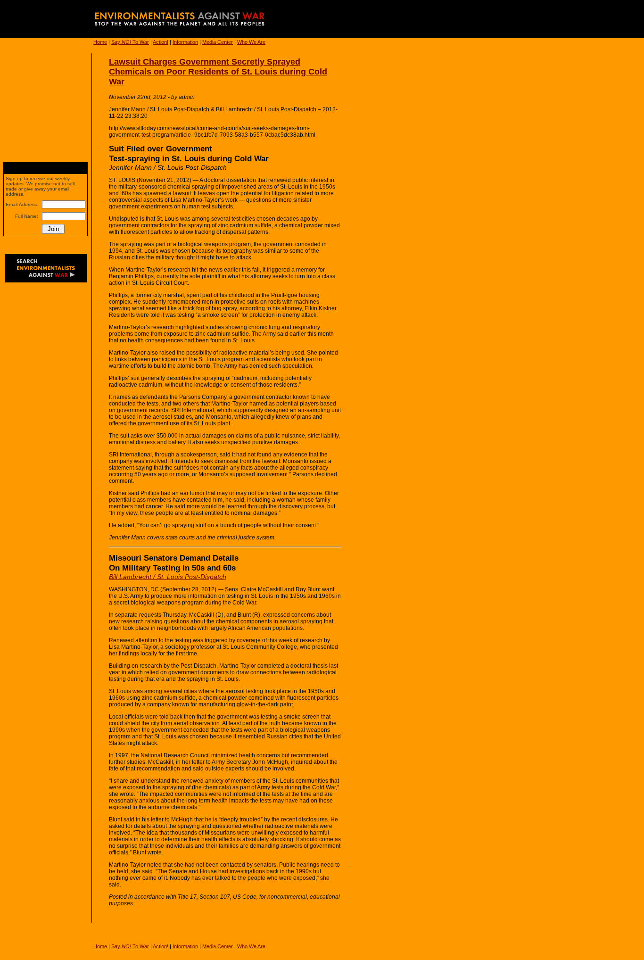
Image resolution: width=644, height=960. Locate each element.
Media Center (217, 42)
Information (185, 42)
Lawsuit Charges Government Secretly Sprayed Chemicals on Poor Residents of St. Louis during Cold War (218, 71)
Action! (160, 42)
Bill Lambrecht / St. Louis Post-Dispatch (167, 576)
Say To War (130, 42)
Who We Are (251, 42)
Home (100, 42)
